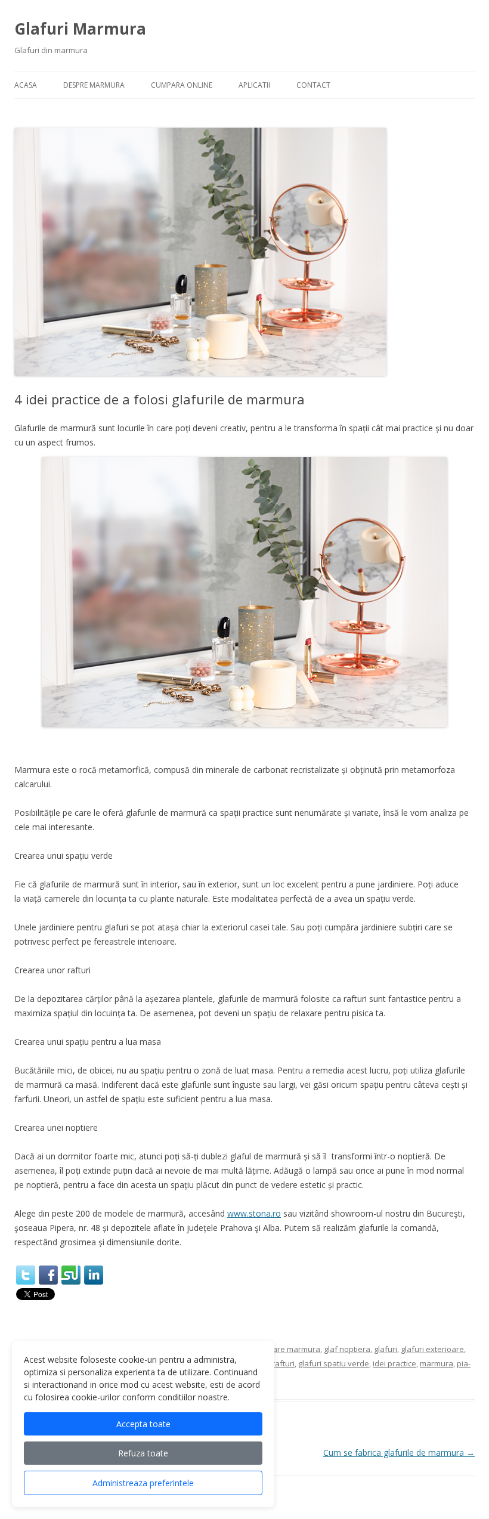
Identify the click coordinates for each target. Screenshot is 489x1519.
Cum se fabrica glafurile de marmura (399, 1452)
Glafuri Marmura (80, 28)
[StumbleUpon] (71, 1275)
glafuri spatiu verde (333, 1363)
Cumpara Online (181, 85)
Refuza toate (143, 1453)
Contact (313, 85)
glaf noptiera (347, 1349)
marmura (436, 1363)
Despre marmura (94, 85)
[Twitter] (25, 1275)
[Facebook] (48, 1275)
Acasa (25, 85)
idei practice (394, 1363)
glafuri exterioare (432, 1349)
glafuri (385, 1349)
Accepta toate (143, 1424)
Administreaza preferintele (143, 1483)
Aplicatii (254, 85)
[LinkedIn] (93, 1275)
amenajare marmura (282, 1349)
